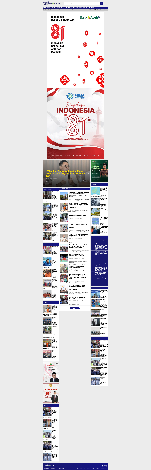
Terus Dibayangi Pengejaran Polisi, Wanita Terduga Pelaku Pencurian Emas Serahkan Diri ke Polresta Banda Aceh (83, 9)
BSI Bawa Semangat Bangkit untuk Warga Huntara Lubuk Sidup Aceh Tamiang (101, 264)
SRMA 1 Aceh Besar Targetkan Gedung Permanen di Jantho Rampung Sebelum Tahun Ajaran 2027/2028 (101, 269)
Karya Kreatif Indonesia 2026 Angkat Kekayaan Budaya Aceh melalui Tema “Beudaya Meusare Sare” (101, 282)
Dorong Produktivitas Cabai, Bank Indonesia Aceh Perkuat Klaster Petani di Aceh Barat (103, 313)
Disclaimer (98, 468)
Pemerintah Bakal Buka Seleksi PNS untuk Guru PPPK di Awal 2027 (103, 380)
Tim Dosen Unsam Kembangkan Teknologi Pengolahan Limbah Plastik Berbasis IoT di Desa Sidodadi (103, 303)
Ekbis (80, 7)
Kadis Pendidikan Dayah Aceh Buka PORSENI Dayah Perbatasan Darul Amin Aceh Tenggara (101, 242)
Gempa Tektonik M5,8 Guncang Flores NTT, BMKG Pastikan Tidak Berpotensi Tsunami (104, 221)
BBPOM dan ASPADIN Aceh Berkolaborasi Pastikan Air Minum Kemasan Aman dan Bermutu (63, 173)
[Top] (145, 468)
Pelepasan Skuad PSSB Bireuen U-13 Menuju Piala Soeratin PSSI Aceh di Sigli (100, 277)
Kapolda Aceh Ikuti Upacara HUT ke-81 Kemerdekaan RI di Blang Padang (101, 273)
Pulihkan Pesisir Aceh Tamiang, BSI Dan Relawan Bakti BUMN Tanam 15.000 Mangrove (104, 330)
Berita (48, 7)
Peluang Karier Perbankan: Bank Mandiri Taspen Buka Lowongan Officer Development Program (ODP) (104, 294)
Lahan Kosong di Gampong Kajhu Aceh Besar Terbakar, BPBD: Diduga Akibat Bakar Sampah (104, 229)
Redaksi (77, 468)
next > (74, 308)
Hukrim (70, 7)
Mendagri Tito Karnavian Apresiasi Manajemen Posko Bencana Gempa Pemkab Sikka (103, 362)
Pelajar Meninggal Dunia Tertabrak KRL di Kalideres (104, 210)
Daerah (53, 7)
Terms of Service (104, 468)
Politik (65, 7)
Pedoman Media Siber (90, 468)
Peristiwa (75, 7)
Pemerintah (59, 7)
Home (44, 7)
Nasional (91, 7)
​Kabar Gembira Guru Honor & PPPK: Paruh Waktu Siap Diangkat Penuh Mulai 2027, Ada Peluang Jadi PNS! (103, 371)
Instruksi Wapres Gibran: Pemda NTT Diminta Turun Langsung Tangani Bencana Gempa (104, 343)
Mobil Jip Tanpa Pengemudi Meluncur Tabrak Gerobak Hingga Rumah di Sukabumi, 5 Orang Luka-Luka (104, 202)
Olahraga (85, 7)
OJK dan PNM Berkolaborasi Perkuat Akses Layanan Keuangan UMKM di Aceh (104, 321)
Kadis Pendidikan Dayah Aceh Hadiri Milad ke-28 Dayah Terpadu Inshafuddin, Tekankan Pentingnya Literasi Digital (101, 247)
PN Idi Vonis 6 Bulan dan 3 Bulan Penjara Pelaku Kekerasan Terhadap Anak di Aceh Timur (101, 253)
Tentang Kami (82, 468)
